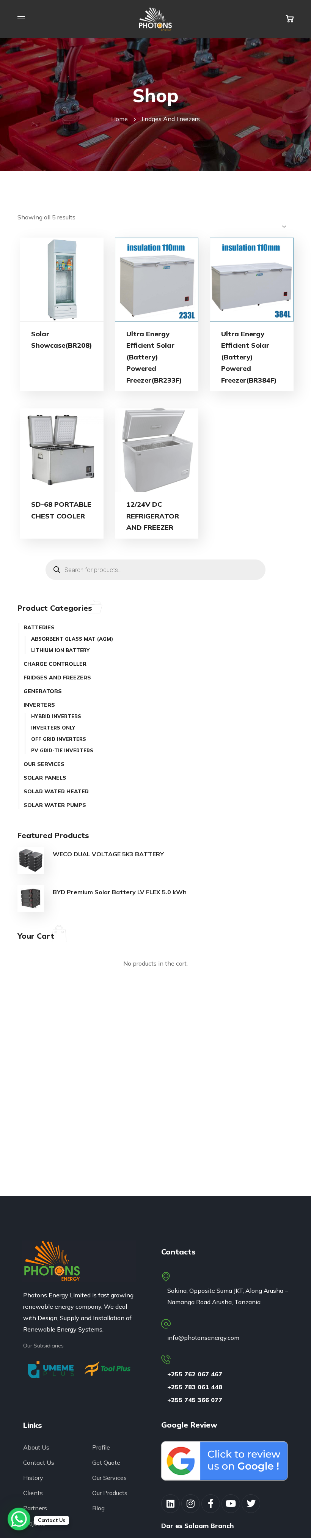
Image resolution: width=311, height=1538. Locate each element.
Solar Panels (45, 777)
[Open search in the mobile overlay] (155, 570)
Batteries (39, 627)
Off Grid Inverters (58, 739)
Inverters (39, 704)
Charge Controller (55, 663)
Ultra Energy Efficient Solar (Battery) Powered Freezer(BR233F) (154, 356)
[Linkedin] (170, 1503)
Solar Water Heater (56, 791)
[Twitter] (251, 1503)
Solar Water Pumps (55, 805)
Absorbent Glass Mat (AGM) (72, 639)
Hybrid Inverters (56, 716)
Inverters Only (53, 728)
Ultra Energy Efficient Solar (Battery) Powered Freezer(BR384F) (249, 356)
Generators (43, 691)
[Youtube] (230, 1503)
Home (119, 119)
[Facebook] (210, 1503)
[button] (290, 19)
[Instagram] (190, 1503)
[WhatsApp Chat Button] (19, 1519)
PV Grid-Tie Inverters (62, 750)
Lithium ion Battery (60, 650)
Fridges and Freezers (57, 677)
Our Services (44, 764)
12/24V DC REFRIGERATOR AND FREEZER (152, 516)
